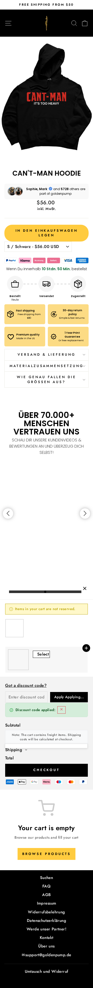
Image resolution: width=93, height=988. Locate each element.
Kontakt (46, 937)
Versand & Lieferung (46, 354)
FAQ (46, 886)
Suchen (46, 878)
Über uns (46, 946)
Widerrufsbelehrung (46, 912)
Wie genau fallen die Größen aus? (46, 379)
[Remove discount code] (61, 710)
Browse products (46, 853)
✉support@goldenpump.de (46, 955)
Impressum (46, 903)
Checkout (46, 769)
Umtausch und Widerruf (46, 971)
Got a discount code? (26, 685)
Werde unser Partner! (46, 929)
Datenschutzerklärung (46, 920)
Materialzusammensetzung (46, 365)
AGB (46, 895)
